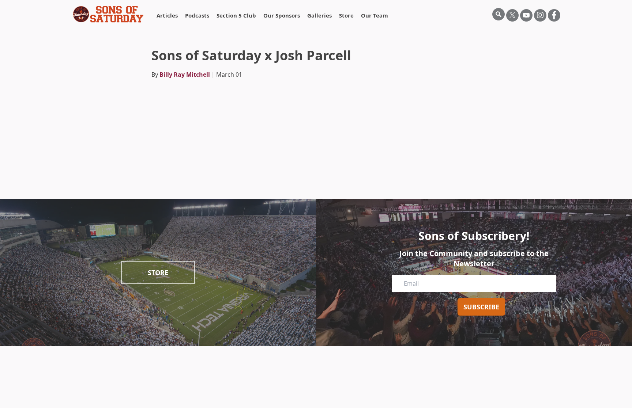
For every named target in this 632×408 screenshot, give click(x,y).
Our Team (374, 15)
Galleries (319, 15)
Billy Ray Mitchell (184, 74)
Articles (167, 15)
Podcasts (197, 15)
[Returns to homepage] (108, 14)
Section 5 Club (236, 15)
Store (346, 15)
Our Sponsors (281, 15)
